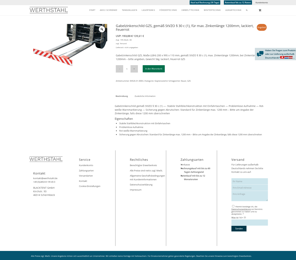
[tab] (121, 96)
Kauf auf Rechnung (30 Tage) (205, 2)
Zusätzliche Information (145, 96)
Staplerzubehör (161, 81)
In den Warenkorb (153, 68)
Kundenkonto (262, 2)
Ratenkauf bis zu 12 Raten (238, 2)
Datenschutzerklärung (141, 184)
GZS (189, 81)
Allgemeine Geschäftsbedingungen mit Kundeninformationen (147, 177)
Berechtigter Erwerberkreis (143, 165)
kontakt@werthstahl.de (45, 178)
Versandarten (86, 175)
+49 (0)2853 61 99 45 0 (44, 181)
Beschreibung (122, 96)
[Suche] (247, 10)
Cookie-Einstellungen (89, 186)
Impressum (135, 189)
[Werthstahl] (48, 10)
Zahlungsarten (86, 170)
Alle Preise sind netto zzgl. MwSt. (146, 170)
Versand (123, 43)
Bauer (183, 81)
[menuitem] (205, 2)
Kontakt (83, 181)
